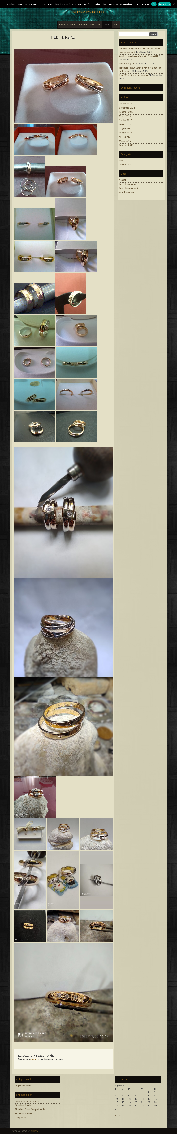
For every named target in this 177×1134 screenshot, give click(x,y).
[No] (173, 4)
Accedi (122, 180)
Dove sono (95, 24)
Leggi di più (164, 4)
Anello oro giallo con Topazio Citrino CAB (138, 56)
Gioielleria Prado (23, 1105)
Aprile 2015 (124, 137)
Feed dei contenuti (128, 184)
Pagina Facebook (23, 1085)
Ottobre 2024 (125, 103)
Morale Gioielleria (23, 1113)
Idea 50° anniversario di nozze (134, 75)
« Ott (117, 1115)
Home (62, 24)
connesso (35, 1059)
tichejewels (20, 1117)
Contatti (83, 24)
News (122, 160)
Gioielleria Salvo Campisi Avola (30, 1109)
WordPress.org (126, 192)
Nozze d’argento (127, 63)
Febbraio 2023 (126, 112)
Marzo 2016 (125, 116)
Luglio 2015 (125, 124)
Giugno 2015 (125, 128)
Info (116, 24)
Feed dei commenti (128, 188)
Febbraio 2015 (126, 145)
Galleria (107, 24)
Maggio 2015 (125, 132)
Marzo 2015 (125, 141)
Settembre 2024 (127, 108)
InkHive (34, 1131)
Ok (154, 4)
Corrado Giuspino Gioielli (27, 1101)
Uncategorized (126, 164)
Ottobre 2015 (125, 120)
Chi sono (71, 24)
